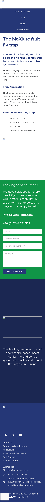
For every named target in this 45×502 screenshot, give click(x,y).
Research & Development (15, 446)
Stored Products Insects (14, 453)
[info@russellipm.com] (5, 470)
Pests (22, 18)
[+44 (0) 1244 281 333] (5, 474)
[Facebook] (6, 435)
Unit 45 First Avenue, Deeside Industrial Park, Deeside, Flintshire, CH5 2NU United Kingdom (24, 482)
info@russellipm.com (18, 470)
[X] (13, 435)
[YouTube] (20, 435)
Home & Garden (22, 12)
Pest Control (9, 457)
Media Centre (22, 30)
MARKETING (18, 497)
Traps (22, 24)
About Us (7, 442)
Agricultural (9, 450)
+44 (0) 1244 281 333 (17, 474)
